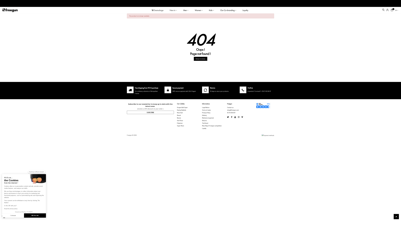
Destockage (158, 10)
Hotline (250, 88)
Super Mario (180, 126)
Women (198, 10)
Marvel (179, 115)
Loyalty (204, 128)
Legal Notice (205, 107)
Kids (210, 10)
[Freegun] (10, 10)
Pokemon (180, 123)
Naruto (179, 118)
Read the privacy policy (10, 208)
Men (185, 10)
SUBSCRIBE (150, 112)
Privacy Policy (206, 113)
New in (172, 10)
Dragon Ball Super (182, 107)
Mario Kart (180, 113)
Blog (396, 3)
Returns (204, 120)
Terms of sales (206, 110)
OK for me (35, 215)
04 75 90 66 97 (231, 113)
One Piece (180, 120)
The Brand (205, 123)
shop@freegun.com (233, 110)
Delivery (204, 115)
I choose (13, 215)
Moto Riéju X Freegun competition (212, 126)
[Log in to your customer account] (387, 10)
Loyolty (245, 10)
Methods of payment (208, 118)
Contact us (230, 107)
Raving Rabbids (181, 110)
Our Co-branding (227, 10)
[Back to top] (396, 216)
